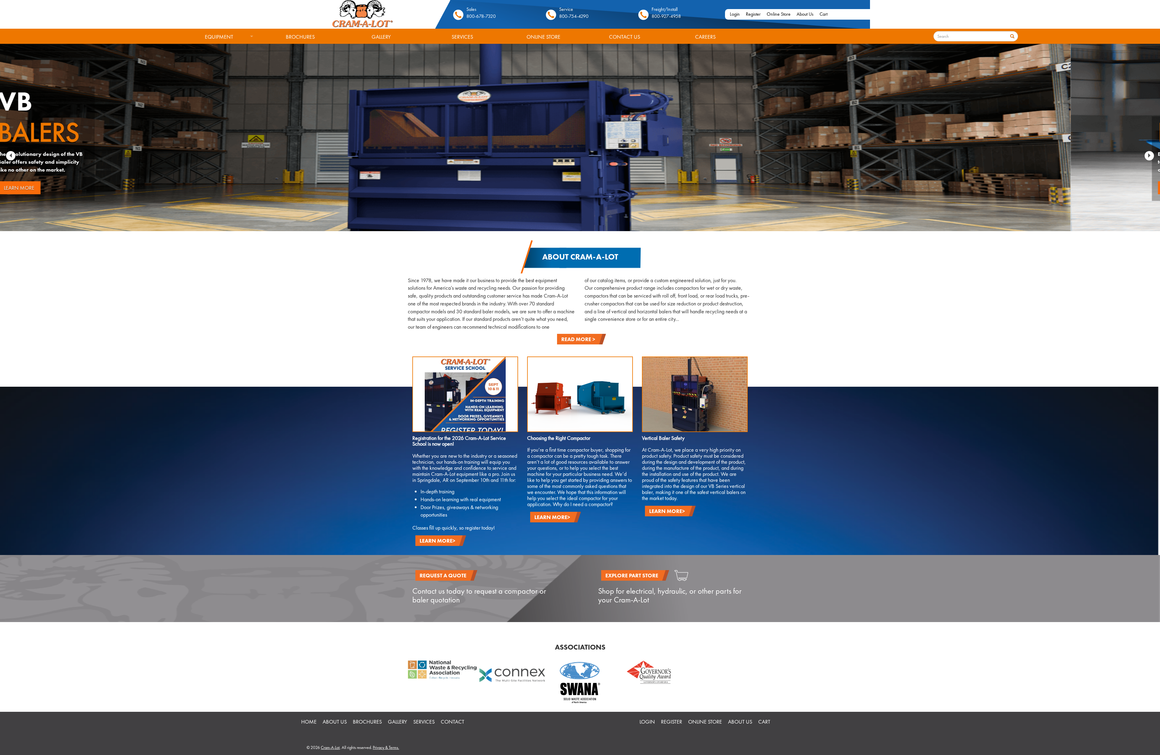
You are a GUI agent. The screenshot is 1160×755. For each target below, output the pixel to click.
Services (424, 721)
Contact (452, 721)
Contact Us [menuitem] (624, 36)
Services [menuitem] (462, 36)
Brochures (367, 721)
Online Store (779, 14)
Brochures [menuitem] (300, 36)
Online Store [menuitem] (543, 36)
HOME (309, 721)
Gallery (397, 721)
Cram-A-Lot (330, 747)
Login (735, 14)
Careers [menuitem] (705, 36)
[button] (10, 155)
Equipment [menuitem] (206, 39)
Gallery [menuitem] (381, 36)
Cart (823, 14)
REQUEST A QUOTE (443, 575)
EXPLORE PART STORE (631, 575)
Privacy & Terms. (386, 747)
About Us (805, 14)
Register (753, 14)
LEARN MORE (108, 187)
